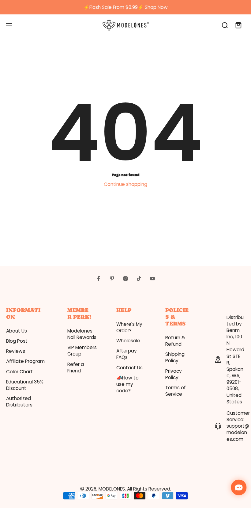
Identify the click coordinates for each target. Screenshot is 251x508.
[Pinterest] (112, 278)
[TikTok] (139, 278)
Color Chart (19, 371)
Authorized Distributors (19, 401)
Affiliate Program (25, 361)
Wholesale (128, 340)
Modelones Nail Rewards (81, 334)
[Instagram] (125, 278)
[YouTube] (152, 278)
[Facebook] (98, 278)
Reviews (15, 351)
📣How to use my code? (127, 384)
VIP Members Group (82, 350)
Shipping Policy (175, 357)
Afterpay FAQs (126, 354)
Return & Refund (175, 340)
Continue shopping (125, 184)
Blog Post (17, 341)
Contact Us (129, 367)
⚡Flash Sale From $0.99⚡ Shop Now (126, 7)
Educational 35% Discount (24, 385)
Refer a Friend (75, 367)
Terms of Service (175, 390)
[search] (224, 25)
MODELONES (112, 489)
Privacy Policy (173, 374)
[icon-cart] (238, 25)
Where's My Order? (129, 327)
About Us (16, 331)
